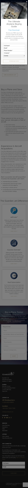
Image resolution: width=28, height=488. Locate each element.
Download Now (14, 61)
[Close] (26, 1)
